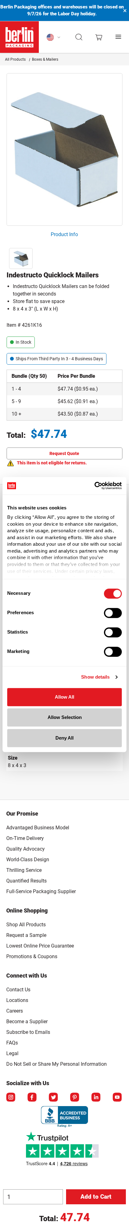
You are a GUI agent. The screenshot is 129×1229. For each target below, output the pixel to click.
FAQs (12, 1043)
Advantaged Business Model (37, 828)
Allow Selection (65, 717)
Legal (12, 1053)
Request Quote (64, 453)
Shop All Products (26, 925)
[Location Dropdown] (54, 37)
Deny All (64, 738)
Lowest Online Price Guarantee (40, 946)
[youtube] (118, 1098)
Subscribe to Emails (28, 1032)
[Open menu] (118, 37)
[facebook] (33, 1098)
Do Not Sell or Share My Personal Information (56, 1063)
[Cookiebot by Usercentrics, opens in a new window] (94, 486)
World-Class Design (27, 859)
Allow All (64, 697)
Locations (17, 1000)
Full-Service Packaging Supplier (41, 891)
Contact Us (18, 990)
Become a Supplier (27, 1021)
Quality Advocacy (25, 849)
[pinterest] (75, 1098)
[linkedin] (96, 1098)
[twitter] (54, 1098)
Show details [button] (95, 677)
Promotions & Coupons (31, 956)
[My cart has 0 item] (98, 37)
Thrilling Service (24, 870)
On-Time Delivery (25, 838)
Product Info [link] (64, 234)
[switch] (113, 613)
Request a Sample (26, 935)
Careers (14, 1011)
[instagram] (11, 1098)
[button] (79, 37)
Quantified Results (26, 881)
